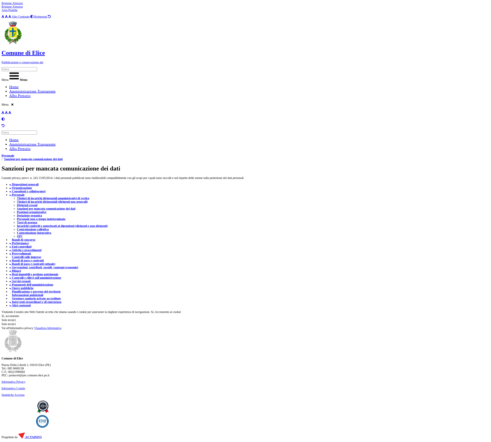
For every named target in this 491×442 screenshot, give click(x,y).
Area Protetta (9, 10)
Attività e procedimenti (26, 250)
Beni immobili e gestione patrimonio (34, 274)
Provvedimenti (21, 253)
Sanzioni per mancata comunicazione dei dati (33, 159)
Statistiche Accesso (13, 394)
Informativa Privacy (14, 381)
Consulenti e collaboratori (28, 191)
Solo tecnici (9, 324)
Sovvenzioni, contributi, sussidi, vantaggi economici (44, 267)
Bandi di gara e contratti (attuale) (33, 264)
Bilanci (16, 270)
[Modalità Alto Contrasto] (3, 119)
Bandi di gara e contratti (27, 260)
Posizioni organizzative (31, 212)
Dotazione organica (29, 215)
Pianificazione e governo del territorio (36, 291)
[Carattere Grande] (9, 16)
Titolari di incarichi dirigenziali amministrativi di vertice (53, 198)
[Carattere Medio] (6, 16)
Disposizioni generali (25, 184)
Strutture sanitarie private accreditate (36, 298)
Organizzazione (21, 188)
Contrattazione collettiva (33, 229)
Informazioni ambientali (27, 295)
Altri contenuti (21, 305)
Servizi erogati (20, 281)
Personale (8, 155)
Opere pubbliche (22, 288)
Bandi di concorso (23, 239)
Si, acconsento (10, 316)
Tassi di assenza (27, 222)
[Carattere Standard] (3, 16)
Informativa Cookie (13, 388)
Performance (20, 243)
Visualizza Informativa (47, 328)
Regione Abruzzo (12, 3)
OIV (20, 236)
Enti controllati (21, 246)
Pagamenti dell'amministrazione (32, 284)
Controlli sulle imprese (26, 257)
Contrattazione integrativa (34, 232)
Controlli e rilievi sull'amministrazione (36, 277)
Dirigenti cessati (27, 205)
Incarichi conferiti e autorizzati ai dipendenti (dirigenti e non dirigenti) (62, 226)
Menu (5, 79)
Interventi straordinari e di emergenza (36, 302)
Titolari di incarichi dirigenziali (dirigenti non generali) (52, 201)
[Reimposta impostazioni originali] (3, 125)
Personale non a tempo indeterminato (41, 219)
